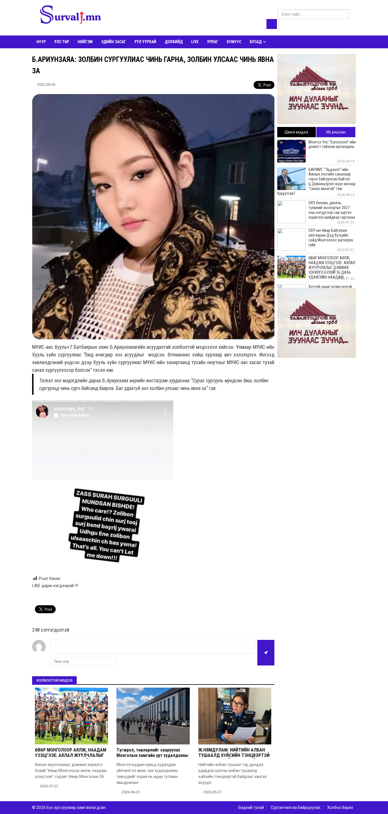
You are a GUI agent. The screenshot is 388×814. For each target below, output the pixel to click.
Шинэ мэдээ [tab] (296, 132)
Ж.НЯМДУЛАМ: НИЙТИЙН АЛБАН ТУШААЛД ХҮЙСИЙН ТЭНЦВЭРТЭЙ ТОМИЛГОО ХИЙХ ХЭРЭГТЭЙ (234, 755)
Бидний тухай (251, 807)
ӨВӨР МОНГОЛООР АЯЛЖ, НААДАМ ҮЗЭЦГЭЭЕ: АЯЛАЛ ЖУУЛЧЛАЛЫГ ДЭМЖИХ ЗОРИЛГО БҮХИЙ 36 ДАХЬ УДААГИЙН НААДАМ (71, 758)
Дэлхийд (174, 41)
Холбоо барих (340, 807)
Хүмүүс (234, 41)
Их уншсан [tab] (336, 132)
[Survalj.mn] (70, 15)
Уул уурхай (145, 41)
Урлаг (212, 41)
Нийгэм (85, 41)
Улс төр (61, 41)
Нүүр (41, 41)
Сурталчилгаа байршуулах (295, 807)
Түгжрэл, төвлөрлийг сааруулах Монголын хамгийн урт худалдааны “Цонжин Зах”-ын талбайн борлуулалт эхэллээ (152, 758)
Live (195, 41)
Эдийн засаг (113, 41)
